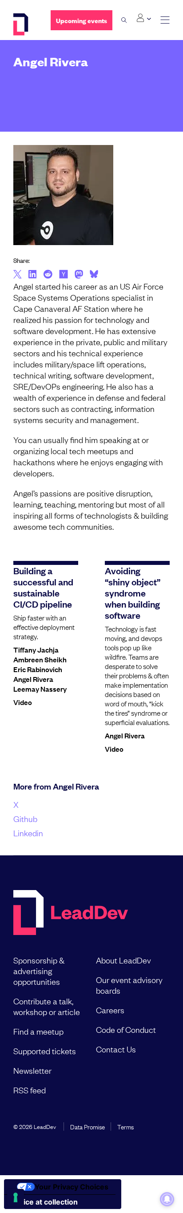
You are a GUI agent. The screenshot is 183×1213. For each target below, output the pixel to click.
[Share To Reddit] (47, 275)
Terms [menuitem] (125, 1126)
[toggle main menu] (165, 20)
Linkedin (28, 832)
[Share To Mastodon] (79, 275)
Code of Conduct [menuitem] (126, 1029)
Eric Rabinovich (37, 669)
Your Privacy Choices (71, 1186)
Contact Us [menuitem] (116, 1049)
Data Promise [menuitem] (87, 1126)
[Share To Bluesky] (94, 275)
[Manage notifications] (167, 1199)
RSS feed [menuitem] (29, 1089)
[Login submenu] (143, 18)
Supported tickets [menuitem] (44, 1050)
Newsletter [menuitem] (32, 1070)
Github (25, 818)
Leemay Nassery (40, 688)
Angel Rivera (33, 679)
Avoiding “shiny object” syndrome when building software (132, 592)
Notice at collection (44, 1201)
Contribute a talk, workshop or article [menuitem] (46, 1006)
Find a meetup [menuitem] (38, 1031)
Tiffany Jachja (36, 649)
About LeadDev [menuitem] (123, 960)
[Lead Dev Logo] (25, 24)
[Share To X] (17, 275)
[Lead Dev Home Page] (70, 913)
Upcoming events (81, 20)
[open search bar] (124, 20)
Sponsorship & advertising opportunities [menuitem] (38, 971)
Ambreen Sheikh (40, 659)
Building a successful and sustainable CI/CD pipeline (43, 587)
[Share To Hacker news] (63, 275)
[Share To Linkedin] (32, 275)
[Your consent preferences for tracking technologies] (15, 1197)
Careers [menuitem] (110, 1009)
